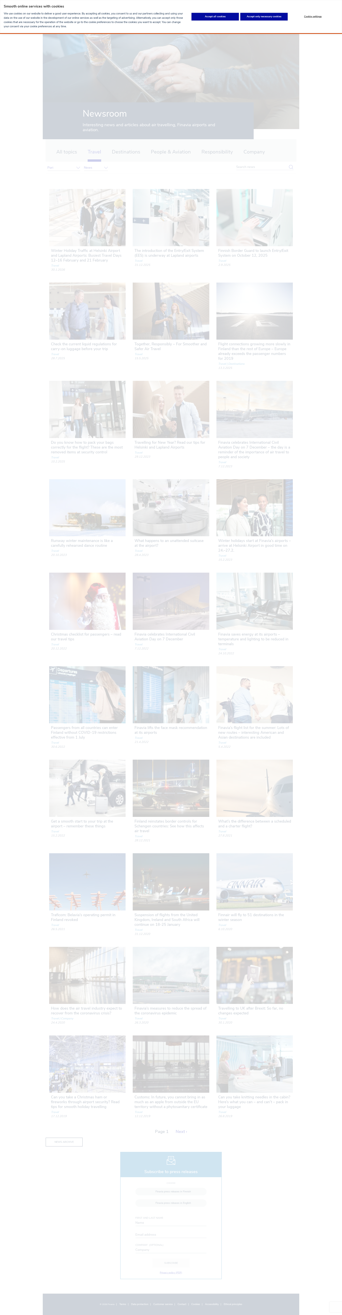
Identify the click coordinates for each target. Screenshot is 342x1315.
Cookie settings (313, 16)
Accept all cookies (215, 16)
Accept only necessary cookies (264, 16)
